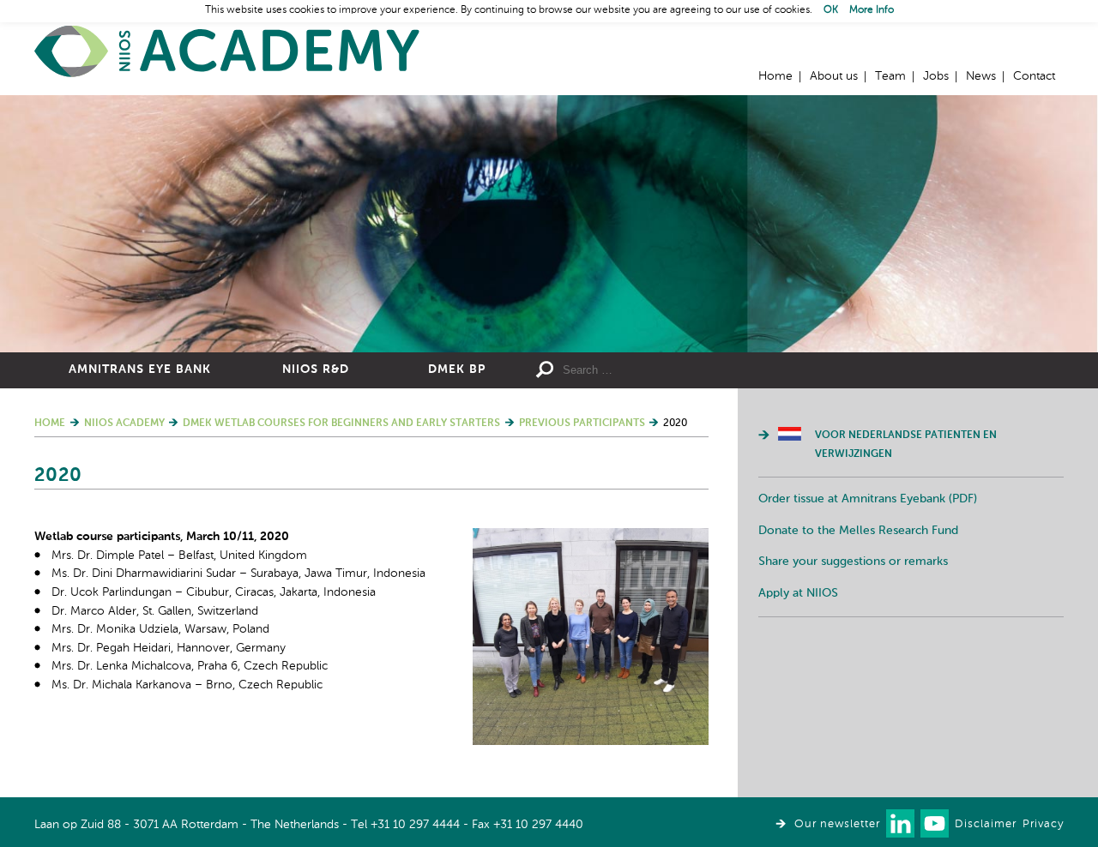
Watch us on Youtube (934, 823)
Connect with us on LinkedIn (900, 823)
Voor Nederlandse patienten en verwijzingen (906, 445)
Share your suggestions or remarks (853, 562)
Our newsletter (837, 824)
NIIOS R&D (315, 369)
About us (834, 76)
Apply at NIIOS (798, 593)
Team (890, 76)
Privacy (1043, 824)
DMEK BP (457, 369)
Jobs (936, 76)
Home (227, 52)
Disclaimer (986, 824)
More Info (871, 10)
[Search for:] (687, 370)
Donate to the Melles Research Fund (858, 531)
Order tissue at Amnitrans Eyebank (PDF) (867, 499)
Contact (1034, 76)
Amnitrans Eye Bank (140, 369)
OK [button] (831, 10)
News (981, 76)
